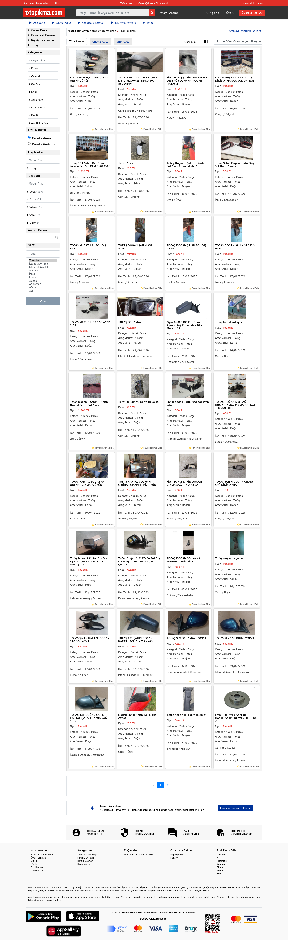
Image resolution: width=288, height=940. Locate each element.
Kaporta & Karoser (93, 22)
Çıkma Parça (63, 22)
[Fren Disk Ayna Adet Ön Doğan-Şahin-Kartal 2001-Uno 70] (237, 699)
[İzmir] (43, 274)
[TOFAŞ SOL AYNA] (140, 306)
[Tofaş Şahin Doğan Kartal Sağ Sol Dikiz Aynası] (237, 147)
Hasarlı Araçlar (85, 861)
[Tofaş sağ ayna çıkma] (237, 543)
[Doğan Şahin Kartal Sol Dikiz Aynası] (140, 699)
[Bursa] (43, 277)
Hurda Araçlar (84, 864)
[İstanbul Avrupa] (43, 264)
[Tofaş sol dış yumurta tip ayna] (140, 386)
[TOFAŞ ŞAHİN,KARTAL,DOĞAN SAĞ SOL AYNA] (91, 622)
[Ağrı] (43, 291)
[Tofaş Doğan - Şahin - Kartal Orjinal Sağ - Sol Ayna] (91, 386)
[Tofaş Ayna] (140, 147)
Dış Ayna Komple (125, 22)
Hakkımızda (37, 870)
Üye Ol (231, 13)
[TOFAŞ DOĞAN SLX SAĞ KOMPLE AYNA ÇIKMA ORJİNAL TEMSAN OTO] (237, 386)
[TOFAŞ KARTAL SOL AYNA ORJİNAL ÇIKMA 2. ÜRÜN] (91, 466)
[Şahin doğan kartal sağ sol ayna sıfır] (188, 386)
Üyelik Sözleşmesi (40, 857)
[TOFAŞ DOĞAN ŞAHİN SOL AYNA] (140, 230)
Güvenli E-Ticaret (253, 3)
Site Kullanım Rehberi (42, 854)
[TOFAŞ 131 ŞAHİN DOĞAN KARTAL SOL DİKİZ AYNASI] (140, 622)
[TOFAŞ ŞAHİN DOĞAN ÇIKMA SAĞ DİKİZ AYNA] (237, 466)
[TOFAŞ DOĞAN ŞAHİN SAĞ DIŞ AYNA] (237, 230)
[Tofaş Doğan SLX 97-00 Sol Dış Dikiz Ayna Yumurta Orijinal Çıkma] (140, 543)
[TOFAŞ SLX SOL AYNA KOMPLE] (188, 622)
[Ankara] (43, 270)
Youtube (221, 864)
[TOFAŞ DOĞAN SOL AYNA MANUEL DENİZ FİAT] (188, 543)
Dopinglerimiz (177, 854)
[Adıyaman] (43, 284)
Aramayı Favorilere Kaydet (236, 808)
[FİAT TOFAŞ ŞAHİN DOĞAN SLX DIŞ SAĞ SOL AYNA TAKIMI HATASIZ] (188, 62)
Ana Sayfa (39, 22)
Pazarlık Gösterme (44, 144)
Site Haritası (37, 867)
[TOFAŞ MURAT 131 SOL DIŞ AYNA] (91, 230)
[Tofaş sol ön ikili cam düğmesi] (188, 699)
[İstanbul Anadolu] (43, 267)
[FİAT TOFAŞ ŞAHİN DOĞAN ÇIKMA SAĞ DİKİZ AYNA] (188, 466)
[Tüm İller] (43, 260)
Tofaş (150, 22)
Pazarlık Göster (42, 138)
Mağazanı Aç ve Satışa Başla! (139, 854)
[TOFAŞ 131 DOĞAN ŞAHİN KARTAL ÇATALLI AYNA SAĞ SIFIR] (91, 699)
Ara (43, 301)
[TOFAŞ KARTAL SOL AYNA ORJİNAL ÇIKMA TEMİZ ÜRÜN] (140, 466)
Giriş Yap (212, 13)
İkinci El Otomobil (86, 857)
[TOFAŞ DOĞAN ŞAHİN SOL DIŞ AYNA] (188, 230)
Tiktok (220, 870)
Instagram (222, 861)
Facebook (222, 854)
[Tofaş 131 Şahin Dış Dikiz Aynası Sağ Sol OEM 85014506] (91, 147)
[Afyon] (43, 287)
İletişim (174, 857)
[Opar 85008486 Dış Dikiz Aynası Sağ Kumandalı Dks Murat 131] (188, 306)
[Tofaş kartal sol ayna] (237, 306)
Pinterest (221, 867)
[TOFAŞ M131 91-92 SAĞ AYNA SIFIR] (91, 306)
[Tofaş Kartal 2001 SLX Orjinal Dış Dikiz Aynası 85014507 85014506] (140, 62)
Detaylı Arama (169, 13)
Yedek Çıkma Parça (87, 854)
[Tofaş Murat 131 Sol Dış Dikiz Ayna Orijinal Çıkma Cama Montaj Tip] (91, 543)
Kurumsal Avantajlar (36, 3)
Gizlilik (34, 861)
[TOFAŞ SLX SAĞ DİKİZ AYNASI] (237, 622)
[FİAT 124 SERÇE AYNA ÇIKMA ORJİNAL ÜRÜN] (91, 62)
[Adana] (43, 280)
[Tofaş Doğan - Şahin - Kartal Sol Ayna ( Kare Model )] (188, 147)
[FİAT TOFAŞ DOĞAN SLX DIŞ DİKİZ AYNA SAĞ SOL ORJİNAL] (237, 62)
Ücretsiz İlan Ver (252, 12)
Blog (56, 3)
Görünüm (190, 41)
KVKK (34, 864)
